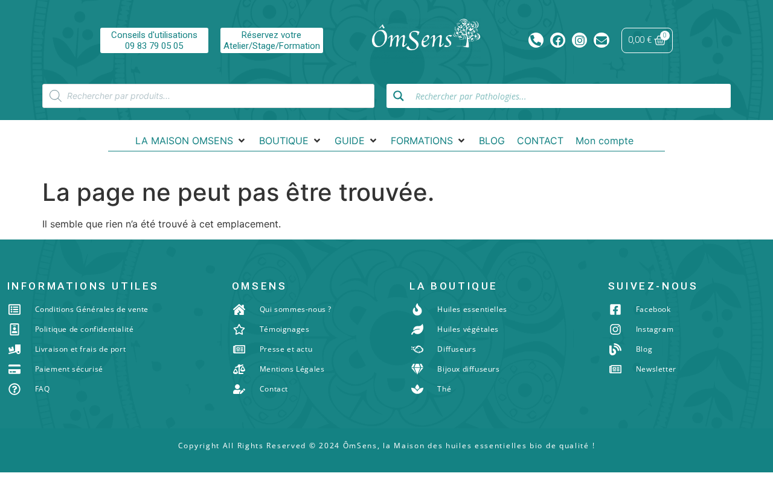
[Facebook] (557, 40)
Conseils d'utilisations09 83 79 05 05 (154, 40)
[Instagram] (579, 40)
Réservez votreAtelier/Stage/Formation (271, 40)
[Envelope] (601, 40)
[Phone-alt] (536, 40)
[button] (191, 140)
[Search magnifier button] (398, 96)
